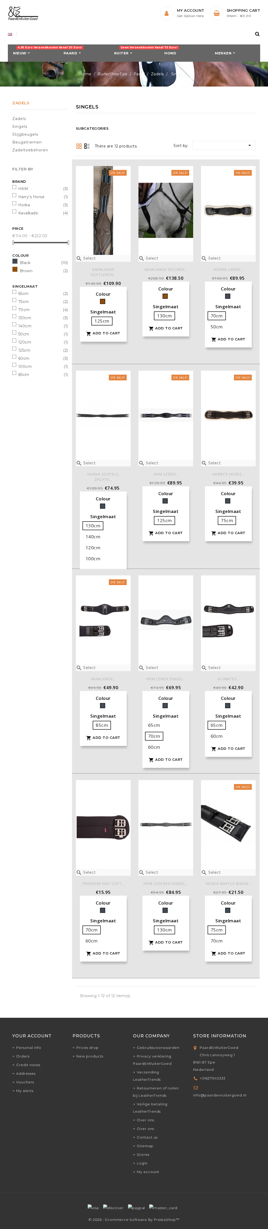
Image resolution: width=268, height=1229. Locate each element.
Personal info (28, 1047)
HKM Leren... (165, 474)
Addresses (26, 1073)
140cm (25, 326)
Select (86, 258)
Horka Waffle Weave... (228, 883)
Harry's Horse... (228, 474)
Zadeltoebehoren (30, 150)
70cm (24, 309)
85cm (23, 374)
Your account (32, 1035)
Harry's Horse (31, 197)
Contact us (147, 1137)
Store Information (219, 1035)
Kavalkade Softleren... (103, 272)
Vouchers (25, 1082)
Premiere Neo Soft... (103, 883)
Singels (19, 126)
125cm (24, 350)
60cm (24, 358)
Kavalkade (28, 213)
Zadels (20, 102)
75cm (23, 301)
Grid (79, 146)
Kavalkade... (103, 678)
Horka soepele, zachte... (103, 477)
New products (89, 1056)
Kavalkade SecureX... (165, 269)
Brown (26, 270)
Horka (24, 205)
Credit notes (28, 1065)
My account (148, 1172)
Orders (23, 1056)
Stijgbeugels (25, 134)
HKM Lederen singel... (165, 883)
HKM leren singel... (166, 678)
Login (142, 1163)
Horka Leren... (228, 269)
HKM (23, 188)
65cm (23, 293)
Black (25, 262)
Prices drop (87, 1047)
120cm (24, 342)
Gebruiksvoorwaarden (158, 1047)
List (87, 147)
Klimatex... (228, 678)
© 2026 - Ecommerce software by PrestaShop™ (134, 1219)
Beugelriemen (27, 142)
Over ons (145, 1120)
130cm (24, 318)
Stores (143, 1154)
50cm (23, 334)
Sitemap (145, 1146)
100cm (25, 366)
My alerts (25, 1091)
